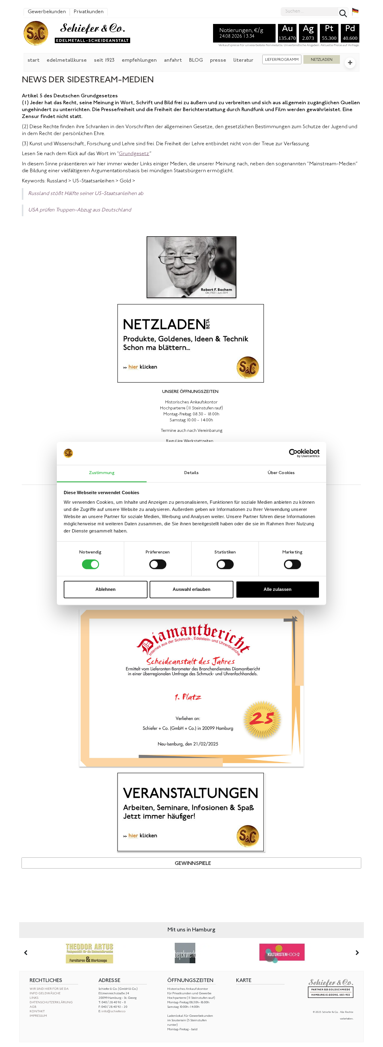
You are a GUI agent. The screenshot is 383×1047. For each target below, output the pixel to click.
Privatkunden (89, 12)
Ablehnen (105, 589)
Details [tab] (191, 473)
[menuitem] (33, 60)
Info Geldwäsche (45, 993)
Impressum (38, 1016)
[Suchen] (343, 11)
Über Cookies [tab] (281, 473)
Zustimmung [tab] (102, 473)
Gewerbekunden (47, 12)
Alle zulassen (277, 589)
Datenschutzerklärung (51, 1002)
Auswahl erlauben (191, 589)
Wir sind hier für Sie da (49, 989)
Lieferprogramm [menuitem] (282, 60)
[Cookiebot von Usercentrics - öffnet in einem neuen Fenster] (293, 453)
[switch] (157, 564)
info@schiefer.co (113, 1011)
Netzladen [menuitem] (321, 60)
